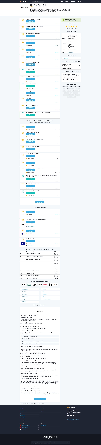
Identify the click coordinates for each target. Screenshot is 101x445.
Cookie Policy (77, 419)
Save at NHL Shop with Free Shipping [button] (32, 76)
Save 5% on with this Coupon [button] (31, 40)
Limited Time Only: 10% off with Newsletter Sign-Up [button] (35, 139)
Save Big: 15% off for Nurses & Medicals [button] (33, 153)
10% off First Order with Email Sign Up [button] (32, 146)
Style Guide (43, 411)
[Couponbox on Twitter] (71, 415)
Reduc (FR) (24, 429)
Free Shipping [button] (28, 91)
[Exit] (68, 442)
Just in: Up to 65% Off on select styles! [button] (33, 190)
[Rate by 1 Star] (66, 26)
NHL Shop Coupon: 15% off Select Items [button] (33, 33)
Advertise (42, 408)
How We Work (22, 420)
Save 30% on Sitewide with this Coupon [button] (33, 19)
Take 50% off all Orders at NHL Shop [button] (32, 132)
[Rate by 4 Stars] (74, 26)
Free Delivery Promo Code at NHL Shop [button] (33, 62)
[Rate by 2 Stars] (69, 26)
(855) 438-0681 (70, 52)
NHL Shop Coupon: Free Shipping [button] (32, 105)
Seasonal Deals (43, 425)
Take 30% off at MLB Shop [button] (30, 229)
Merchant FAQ (22, 417)
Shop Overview (22, 415)
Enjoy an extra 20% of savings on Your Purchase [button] (34, 26)
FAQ (20, 413)
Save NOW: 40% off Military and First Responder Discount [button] (36, 219)
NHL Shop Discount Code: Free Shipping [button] (33, 183)
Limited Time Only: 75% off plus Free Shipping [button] (34, 125)
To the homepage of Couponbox (25, 1)
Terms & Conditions (70, 420)
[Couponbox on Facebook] (68, 415)
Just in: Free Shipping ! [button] (30, 69)
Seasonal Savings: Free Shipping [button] (31, 83)
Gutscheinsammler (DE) (26, 425)
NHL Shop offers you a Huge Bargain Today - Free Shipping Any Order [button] (38, 112)
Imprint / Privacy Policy (70, 419)
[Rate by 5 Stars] (76, 26)
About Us (21, 408)
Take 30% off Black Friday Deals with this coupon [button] (34, 160)
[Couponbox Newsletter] (74, 415)
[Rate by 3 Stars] (71, 26)
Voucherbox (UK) (25, 427)
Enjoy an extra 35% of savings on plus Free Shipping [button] (35, 168)
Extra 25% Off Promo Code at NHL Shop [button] (33, 55)
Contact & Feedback (23, 411)
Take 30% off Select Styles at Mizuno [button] (32, 238)
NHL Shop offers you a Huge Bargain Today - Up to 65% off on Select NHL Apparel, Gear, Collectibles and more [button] (41, 176)
